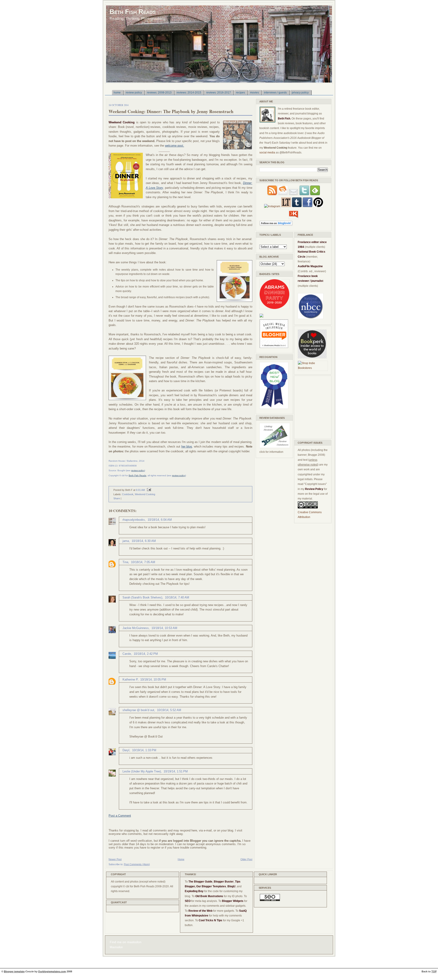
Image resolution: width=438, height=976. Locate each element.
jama (126, 541)
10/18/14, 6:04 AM (160, 519)
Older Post (246, 859)
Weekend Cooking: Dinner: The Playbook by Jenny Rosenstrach (171, 111)
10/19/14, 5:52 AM (169, 710)
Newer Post (115, 859)
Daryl (126, 750)
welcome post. (174, 145)
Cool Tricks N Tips (210, 920)
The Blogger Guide (200, 881)
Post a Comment (120, 815)
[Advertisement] (311, 406)
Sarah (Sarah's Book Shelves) (142, 597)
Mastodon (116, 947)
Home (181, 859)
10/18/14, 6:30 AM (144, 541)
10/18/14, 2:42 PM (146, 653)
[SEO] (270, 900)
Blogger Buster (224, 881)
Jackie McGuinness (136, 628)
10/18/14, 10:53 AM (164, 628)
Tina (125, 562)
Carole (127, 653)
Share (116, 498)
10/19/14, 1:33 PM (144, 750)
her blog (186, 446)
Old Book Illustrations (209, 896)
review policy (137, 470)
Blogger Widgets (232, 901)
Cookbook (127, 494)
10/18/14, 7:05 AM (143, 562)
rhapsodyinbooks (134, 519)
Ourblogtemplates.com (52, 971)
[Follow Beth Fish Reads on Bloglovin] (276, 224)
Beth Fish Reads (133, 11)
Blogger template (14, 971)
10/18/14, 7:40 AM (177, 597)
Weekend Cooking (145, 494)
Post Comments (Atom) (137, 864)
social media (267, 152)
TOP (434, 971)
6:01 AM (140, 490)
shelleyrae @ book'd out (138, 710)
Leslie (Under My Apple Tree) (142, 771)
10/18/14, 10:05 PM (153, 679)
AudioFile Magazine (310, 266)
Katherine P (130, 679)
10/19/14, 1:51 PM (176, 771)
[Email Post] (148, 490)
